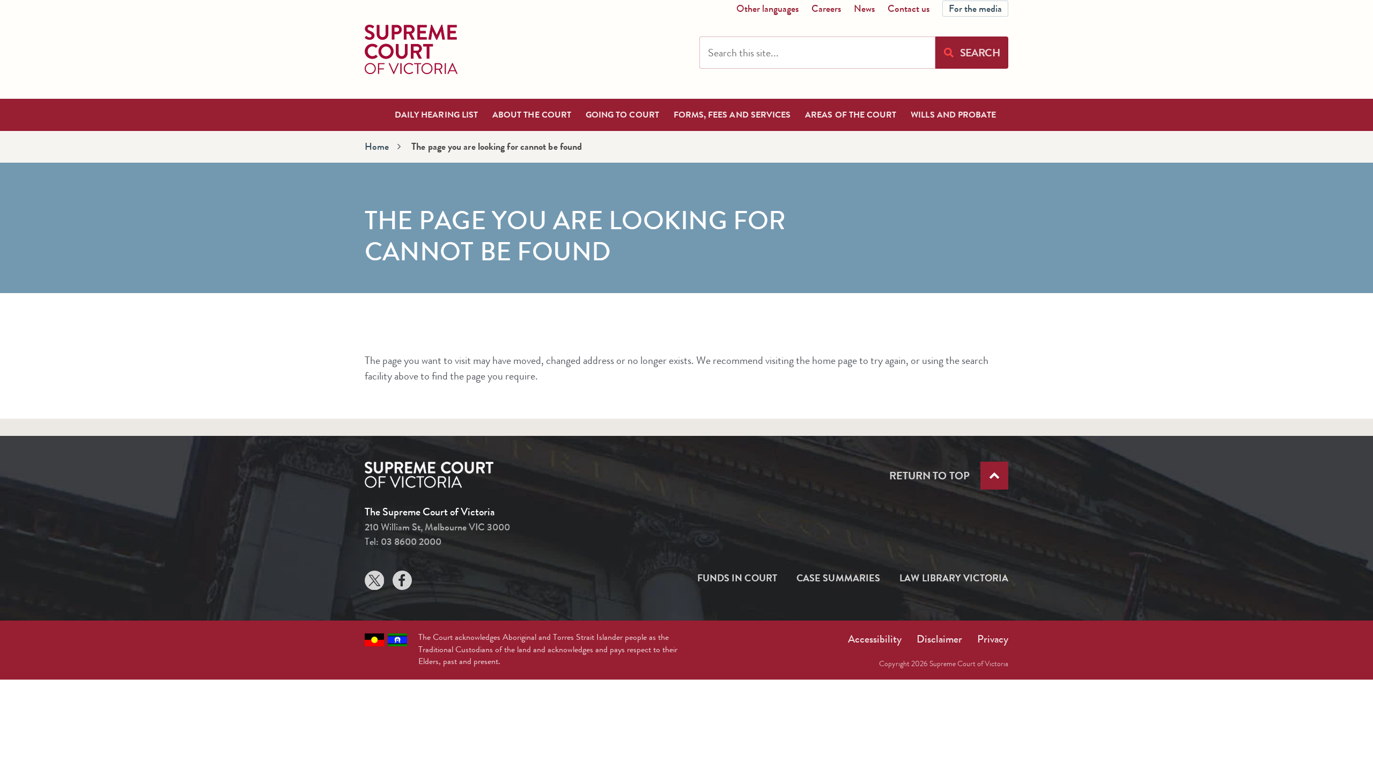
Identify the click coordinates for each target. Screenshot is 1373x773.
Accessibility (875, 639)
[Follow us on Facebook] (402, 583)
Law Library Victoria (953, 578)
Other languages (767, 9)
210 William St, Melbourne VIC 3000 (437, 527)
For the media (975, 9)
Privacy (992, 639)
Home (377, 147)
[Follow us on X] (374, 583)
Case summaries (838, 578)
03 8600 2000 (411, 542)
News (864, 9)
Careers (826, 9)
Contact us (908, 9)
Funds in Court (737, 578)
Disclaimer (939, 639)
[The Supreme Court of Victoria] (411, 49)
